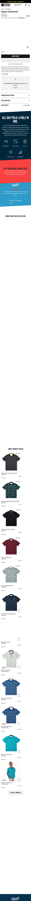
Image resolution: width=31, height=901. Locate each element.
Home (2, 9)
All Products (8, 9)
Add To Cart (15, 56)
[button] (15, 60)
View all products (15, 793)
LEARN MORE (26, 105)
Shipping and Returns (7, 95)
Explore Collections (15, 1)
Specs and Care (5, 100)
